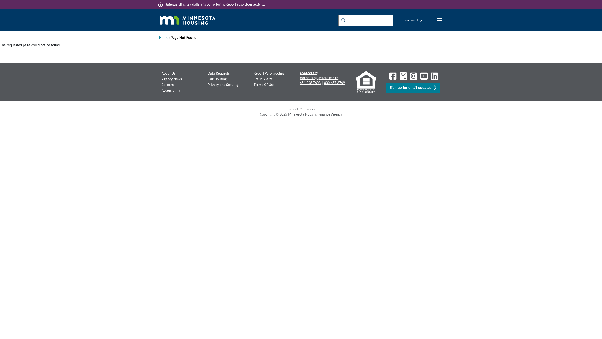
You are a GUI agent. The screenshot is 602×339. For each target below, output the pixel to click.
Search (342, 20)
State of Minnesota (301, 109)
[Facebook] (393, 76)
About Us (168, 74)
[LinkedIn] (434, 76)
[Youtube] (424, 76)
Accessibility (171, 91)
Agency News (172, 79)
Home (163, 38)
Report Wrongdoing (269, 74)
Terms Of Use (264, 85)
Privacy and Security (223, 85)
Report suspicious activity (245, 5)
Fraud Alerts (263, 79)
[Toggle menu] (436, 20)
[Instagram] (413, 76)
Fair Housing (217, 79)
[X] (403, 76)
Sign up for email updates (412, 88)
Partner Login (414, 20)
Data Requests (219, 74)
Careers (168, 85)
